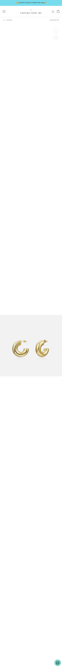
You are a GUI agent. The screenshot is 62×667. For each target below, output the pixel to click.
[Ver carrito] (58, 11)
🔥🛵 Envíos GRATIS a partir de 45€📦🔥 (31, 3)
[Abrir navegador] (4, 11)
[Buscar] (53, 11)
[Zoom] (55, 29)
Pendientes (54, 20)
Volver (9, 20)
